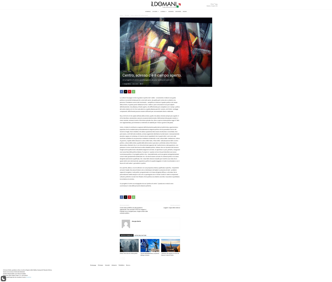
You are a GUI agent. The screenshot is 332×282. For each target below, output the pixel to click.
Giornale (126, 15)
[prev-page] (121, 259)
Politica (129, 71)
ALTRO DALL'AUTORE (140, 235)
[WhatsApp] (133, 91)
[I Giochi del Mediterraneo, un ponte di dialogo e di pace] (149, 245)
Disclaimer (28, 277)
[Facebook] (121, 91)
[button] (3, 278)
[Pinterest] (129, 91)
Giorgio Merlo (127, 83)
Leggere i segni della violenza (171, 207)
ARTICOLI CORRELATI (127, 235)
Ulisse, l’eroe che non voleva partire (128, 253)
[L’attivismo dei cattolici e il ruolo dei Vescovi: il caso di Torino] (170, 245)
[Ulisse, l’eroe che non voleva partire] (129, 245)
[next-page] (124, 259)
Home (121, 15)
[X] (125, 91)
